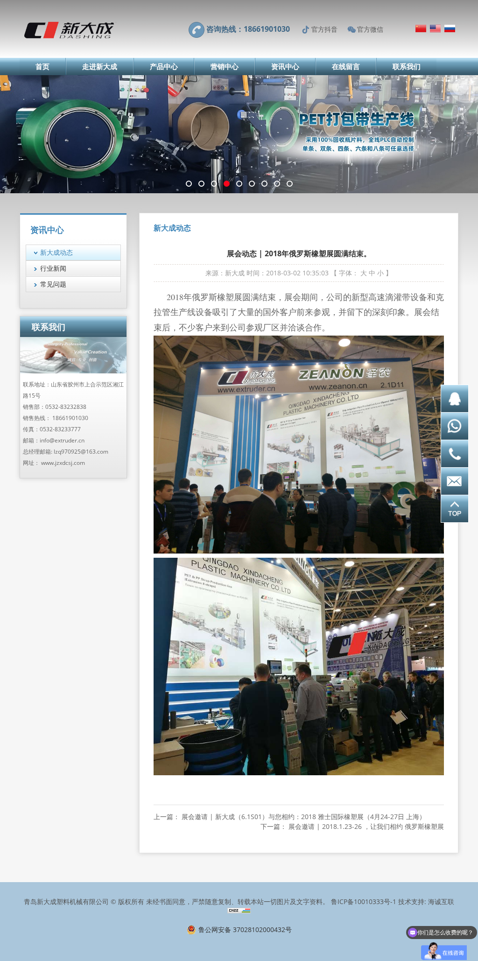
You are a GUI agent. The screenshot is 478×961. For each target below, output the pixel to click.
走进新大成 (99, 66)
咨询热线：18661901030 (248, 29)
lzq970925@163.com (81, 452)
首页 (42, 66)
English (435, 28)
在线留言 (346, 66)
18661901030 (70, 418)
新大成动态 (56, 252)
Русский (449, 28)
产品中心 (164, 66)
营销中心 (225, 66)
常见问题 (53, 284)
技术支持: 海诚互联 (426, 901)
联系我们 (407, 66)
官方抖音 (324, 29)
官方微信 (370, 29)
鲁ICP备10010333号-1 (363, 901)
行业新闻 (53, 268)
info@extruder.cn (62, 440)
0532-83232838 (65, 407)
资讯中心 (285, 66)
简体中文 (420, 28)
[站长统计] (239, 910)
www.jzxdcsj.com (63, 463)
